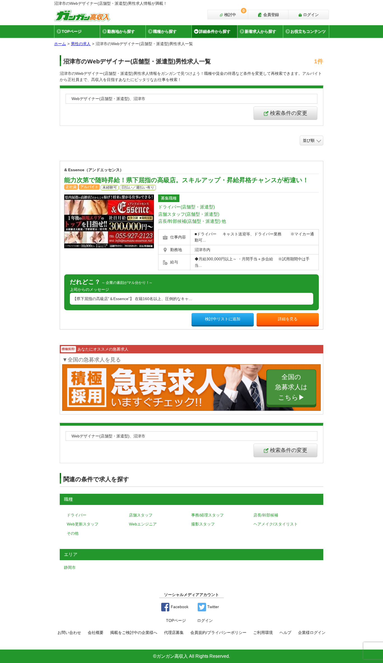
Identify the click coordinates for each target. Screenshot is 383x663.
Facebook (179, 606)
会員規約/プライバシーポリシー (218, 632)
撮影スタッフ (203, 524)
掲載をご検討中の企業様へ (133, 632)
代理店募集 (174, 632)
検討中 (234, 13)
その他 (73, 533)
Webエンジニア (143, 524)
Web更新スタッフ (82, 524)
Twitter (212, 606)
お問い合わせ (69, 632)
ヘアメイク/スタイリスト (275, 524)
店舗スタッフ (141, 515)
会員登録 (270, 14)
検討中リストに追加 (222, 319)
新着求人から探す (260, 31)
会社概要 (95, 632)
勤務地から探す (121, 31)
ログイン (310, 14)
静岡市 (70, 567)
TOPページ (72, 31)
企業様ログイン (312, 632)
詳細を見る (287, 319)
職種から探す (165, 31)
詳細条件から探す (214, 31)
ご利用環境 (263, 632)
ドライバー (76, 515)
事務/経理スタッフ (207, 515)
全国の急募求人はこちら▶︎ (291, 387)
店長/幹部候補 (265, 515)
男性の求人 (81, 43)
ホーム (60, 43)
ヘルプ (285, 632)
